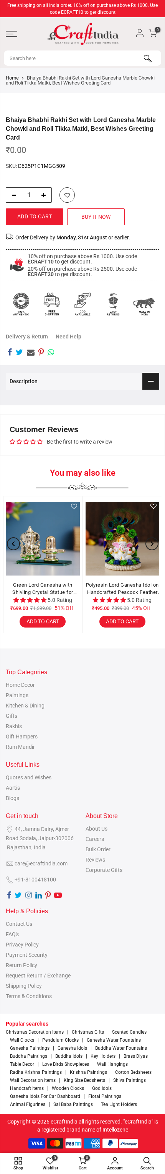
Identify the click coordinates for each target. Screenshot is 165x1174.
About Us (96, 829)
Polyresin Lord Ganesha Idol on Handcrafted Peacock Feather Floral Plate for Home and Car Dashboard (122, 589)
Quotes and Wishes (28, 777)
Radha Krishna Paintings (36, 1072)
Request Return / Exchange (38, 975)
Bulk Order (98, 849)
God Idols (102, 1088)
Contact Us (19, 924)
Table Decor (22, 1064)
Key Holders (103, 1056)
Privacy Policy (22, 944)
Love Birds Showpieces (65, 1064)
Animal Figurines (27, 1104)
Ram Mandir (20, 747)
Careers (95, 839)
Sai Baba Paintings (73, 1104)
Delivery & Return (27, 336)
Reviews (95, 860)
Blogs (12, 798)
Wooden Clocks (68, 1088)
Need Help (68, 336)
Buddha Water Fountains (121, 1048)
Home (12, 77)
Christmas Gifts (88, 1032)
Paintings (17, 695)
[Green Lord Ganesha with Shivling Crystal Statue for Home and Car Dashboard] (43, 539)
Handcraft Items (27, 1088)
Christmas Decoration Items (35, 1032)
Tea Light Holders (119, 1104)
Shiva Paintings (129, 1080)
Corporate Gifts (104, 870)
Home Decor (20, 685)
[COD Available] (82, 304)
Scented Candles (129, 1032)
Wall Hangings (112, 1064)
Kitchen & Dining (25, 705)
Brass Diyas (136, 1056)
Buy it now (96, 217)
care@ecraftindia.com (41, 863)
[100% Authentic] (21, 304)
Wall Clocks (22, 1040)
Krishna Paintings (88, 1072)
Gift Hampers (22, 736)
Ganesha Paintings (30, 1048)
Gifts (11, 716)
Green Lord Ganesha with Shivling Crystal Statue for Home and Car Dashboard (42, 589)
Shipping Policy (24, 986)
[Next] (151, 543)
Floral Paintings (104, 1096)
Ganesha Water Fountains (114, 1040)
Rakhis (14, 726)
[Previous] (13, 543)
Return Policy (21, 965)
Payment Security (27, 955)
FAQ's (12, 934)
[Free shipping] (51, 304)
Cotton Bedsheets (133, 1072)
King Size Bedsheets (84, 1080)
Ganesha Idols (72, 1048)
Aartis (13, 788)
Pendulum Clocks (60, 1040)
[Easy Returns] (113, 304)
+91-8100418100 (35, 879)
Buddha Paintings (28, 1056)
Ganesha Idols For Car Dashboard (45, 1096)
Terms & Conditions (29, 996)
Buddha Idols (68, 1056)
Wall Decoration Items (33, 1080)
